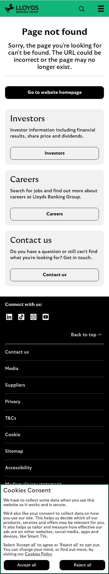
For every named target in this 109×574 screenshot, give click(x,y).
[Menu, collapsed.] (101, 8)
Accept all (26, 565)
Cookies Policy (38, 554)
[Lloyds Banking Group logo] (54, 8)
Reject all (82, 565)
